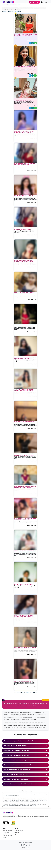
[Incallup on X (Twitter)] (24, 845)
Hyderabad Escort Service (15, 9)
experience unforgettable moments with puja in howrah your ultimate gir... (25, 487)
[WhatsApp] (35, 43)
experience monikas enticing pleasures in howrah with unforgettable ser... (24, 422)
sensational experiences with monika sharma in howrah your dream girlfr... (24, 390)
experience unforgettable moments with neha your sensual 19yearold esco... (25, 680)
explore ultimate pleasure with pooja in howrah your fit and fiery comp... (24, 196)
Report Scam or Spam (18, 830)
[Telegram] (30, 43)
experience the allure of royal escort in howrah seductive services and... (24, 67)
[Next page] (27, 695)
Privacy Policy (6, 832)
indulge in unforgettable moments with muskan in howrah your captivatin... (24, 584)
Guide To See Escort (7, 835)
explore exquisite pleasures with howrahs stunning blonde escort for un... (25, 99)
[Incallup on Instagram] (29, 845)
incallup (27, 847)
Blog (15, 834)
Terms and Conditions (7, 830)
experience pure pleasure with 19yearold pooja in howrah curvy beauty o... (24, 358)
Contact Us (16, 832)
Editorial (4, 837)
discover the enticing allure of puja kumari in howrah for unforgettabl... (24, 454)
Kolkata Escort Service (6, 9)
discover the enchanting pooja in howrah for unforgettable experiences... (25, 648)
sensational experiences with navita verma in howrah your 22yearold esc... (25, 35)
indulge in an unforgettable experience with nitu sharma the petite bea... (24, 293)
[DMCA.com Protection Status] (13, 822)
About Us (5, 834)
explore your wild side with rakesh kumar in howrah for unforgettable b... (25, 325)
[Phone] (32, 43)
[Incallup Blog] (27, 845)
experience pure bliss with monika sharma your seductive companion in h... (25, 519)
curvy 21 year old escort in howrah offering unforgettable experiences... (24, 616)
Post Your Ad (35, 2)
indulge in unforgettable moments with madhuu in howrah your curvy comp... (24, 551)
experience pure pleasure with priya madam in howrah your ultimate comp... (25, 229)
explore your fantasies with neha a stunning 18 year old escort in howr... (24, 261)
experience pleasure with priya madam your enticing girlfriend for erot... (25, 164)
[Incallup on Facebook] (21, 845)
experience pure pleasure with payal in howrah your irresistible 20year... (24, 132)
